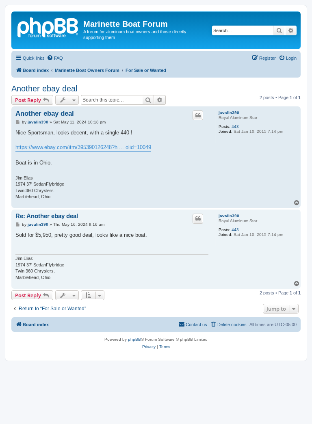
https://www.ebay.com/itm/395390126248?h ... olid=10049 (83, 147)
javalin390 (229, 112)
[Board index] (48, 26)
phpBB (134, 339)
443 (235, 126)
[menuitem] (55, 58)
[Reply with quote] (198, 115)
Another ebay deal (44, 88)
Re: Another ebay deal (46, 215)
